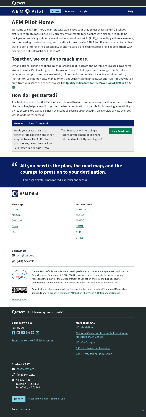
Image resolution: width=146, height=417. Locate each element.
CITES (79, 237)
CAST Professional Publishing (94, 354)
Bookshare (82, 209)
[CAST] (18, 3)
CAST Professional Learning (93, 348)
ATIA (79, 232)
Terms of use (58, 398)
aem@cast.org (26, 255)
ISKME (80, 226)
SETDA (80, 214)
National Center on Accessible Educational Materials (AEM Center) (102, 334)
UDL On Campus (85, 342)
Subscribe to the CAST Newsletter (32, 340)
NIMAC (80, 220)
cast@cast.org (25, 369)
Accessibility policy (38, 398)
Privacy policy (19, 299)
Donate (18, 399)
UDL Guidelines (85, 327)
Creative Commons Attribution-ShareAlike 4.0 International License (85, 292)
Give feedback (120, 131)
